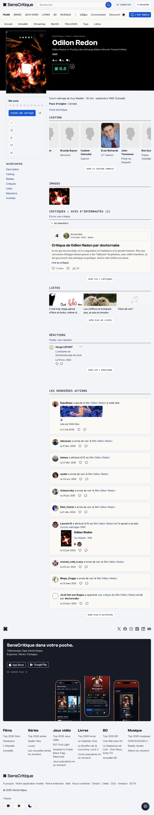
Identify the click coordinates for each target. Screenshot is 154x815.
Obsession (9, 741)
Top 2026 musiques (139, 736)
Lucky (31, 745)
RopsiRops (66, 402)
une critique (104, 594)
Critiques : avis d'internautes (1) (80, 211)
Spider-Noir (34, 741)
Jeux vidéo (62, 730)
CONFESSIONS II (138, 741)
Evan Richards (109, 150)
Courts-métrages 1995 (73, 527)
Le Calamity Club (87, 741)
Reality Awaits (135, 745)
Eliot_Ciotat (67, 507)
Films (68, 36)
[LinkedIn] (143, 630)
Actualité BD (110, 757)
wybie (63, 473)
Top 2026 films (11, 736)
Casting (55, 117)
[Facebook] (125, 630)
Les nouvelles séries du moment (39, 752)
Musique (135, 730)
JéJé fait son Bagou (72, 594)
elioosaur (65, 440)
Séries (33, 730)
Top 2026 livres (87, 736)
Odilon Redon (79, 36)
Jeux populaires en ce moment (64, 763)
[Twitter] (119, 630)
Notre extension (54, 783)
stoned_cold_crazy (71, 561)
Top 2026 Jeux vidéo (61, 738)
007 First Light (61, 744)
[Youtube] (149, 630)
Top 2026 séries (37, 736)
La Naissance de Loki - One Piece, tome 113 (112, 749)
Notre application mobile (30, 783)
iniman (64, 457)
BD (105, 730)
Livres (83, 730)
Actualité (8, 750)
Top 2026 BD (110, 736)
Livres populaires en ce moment (89, 756)
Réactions (57, 335)
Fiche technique (58, 109)
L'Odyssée (9, 745)
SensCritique (58, 36)
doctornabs (76, 234)
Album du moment (138, 750)
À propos (8, 783)
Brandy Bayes (68, 150)
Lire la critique (60, 262)
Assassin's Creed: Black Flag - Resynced (63, 753)
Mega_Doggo (68, 578)
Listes (54, 288)
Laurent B (66, 523)
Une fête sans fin (112, 741)
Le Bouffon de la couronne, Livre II (88, 747)
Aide (68, 783)
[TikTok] (137, 630)
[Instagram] (131, 630)
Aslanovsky (67, 490)
